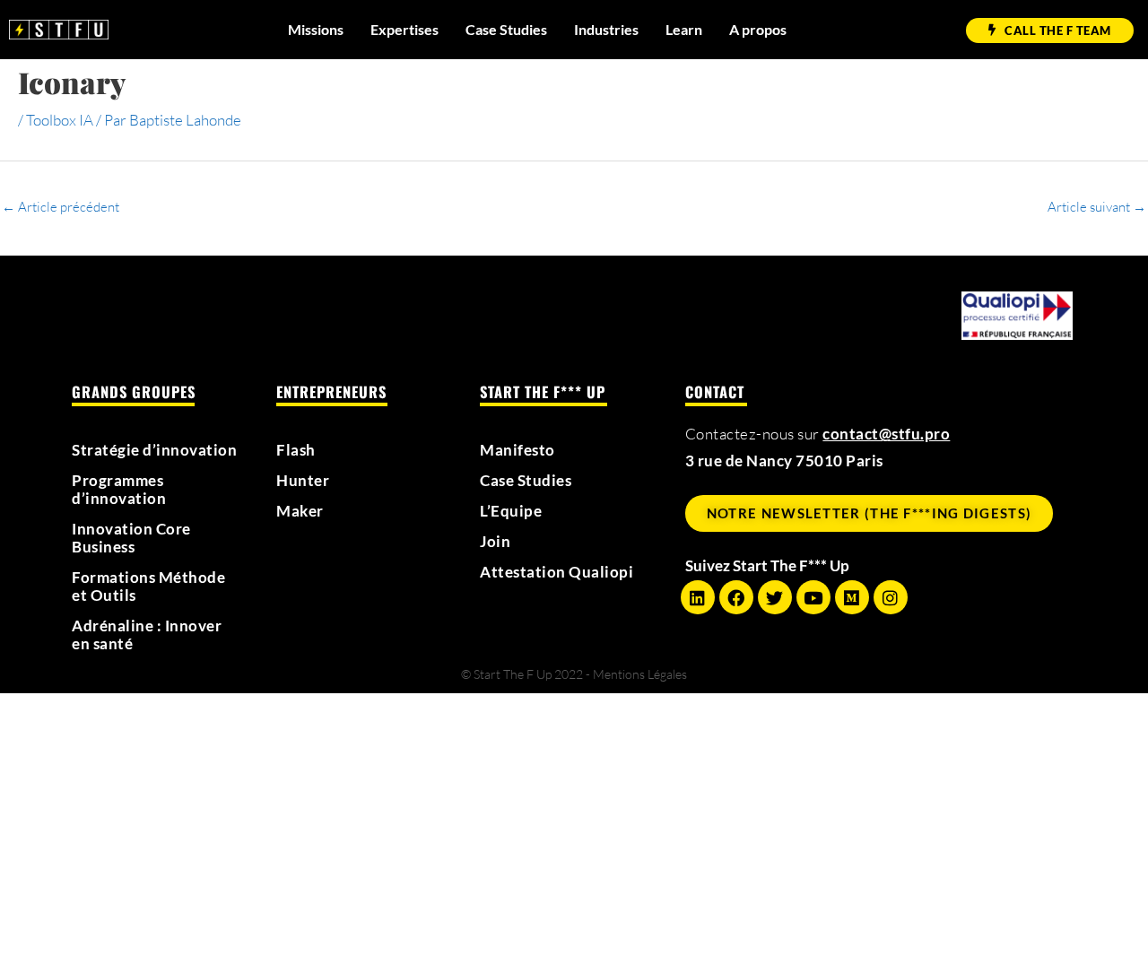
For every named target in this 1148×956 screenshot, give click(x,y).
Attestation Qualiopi (556, 572)
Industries (606, 29)
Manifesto (517, 450)
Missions (316, 29)
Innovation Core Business (131, 538)
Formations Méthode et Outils (148, 586)
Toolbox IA (59, 119)
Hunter (302, 481)
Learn (683, 29)
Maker (300, 511)
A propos (758, 29)
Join (495, 542)
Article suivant (1097, 206)
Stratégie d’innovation (154, 450)
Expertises (404, 29)
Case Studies (506, 29)
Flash (296, 450)
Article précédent (60, 206)
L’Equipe (511, 511)
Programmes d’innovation (119, 490)
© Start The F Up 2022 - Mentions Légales (574, 674)
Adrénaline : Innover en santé (147, 635)
